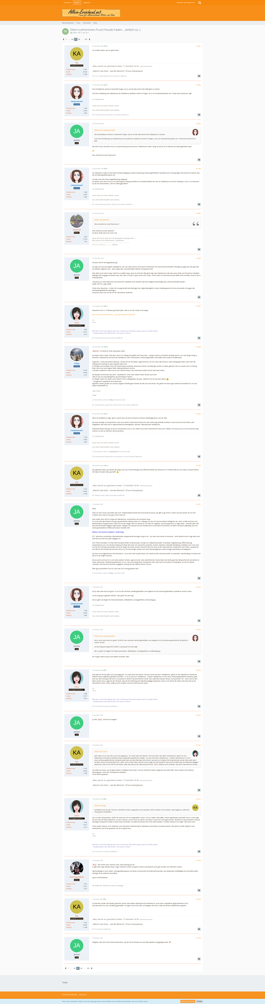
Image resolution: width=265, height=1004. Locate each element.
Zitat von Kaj (100, 805)
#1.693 (198, 629)
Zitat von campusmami (104, 130)
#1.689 (198, 414)
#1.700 (198, 938)
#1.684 (198, 169)
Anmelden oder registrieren (186, 3)
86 (79, 39)
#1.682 (198, 85)
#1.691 (198, 504)
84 (72, 39)
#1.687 (198, 306)
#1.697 (198, 799)
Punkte (68, 72)
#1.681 (198, 46)
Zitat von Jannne (101, 219)
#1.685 (198, 213)
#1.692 (198, 587)
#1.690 (198, 465)
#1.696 (198, 745)
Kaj (109, 683)
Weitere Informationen (187, 1001)
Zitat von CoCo (100, 751)
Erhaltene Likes (70, 69)
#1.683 (198, 124)
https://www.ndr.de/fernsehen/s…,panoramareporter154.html (112, 315)
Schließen (199, 1001)
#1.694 (198, 670)
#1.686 (198, 258)
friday (111, 400)
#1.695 (198, 715)
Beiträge (68, 74)
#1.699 (198, 899)
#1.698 (198, 860)
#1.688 (198, 347)
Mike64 (74, 33)
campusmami (113, 451)
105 (86, 39)
